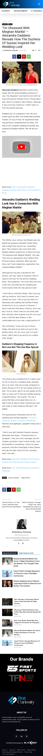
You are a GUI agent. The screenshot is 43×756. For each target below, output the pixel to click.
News (10, 24)
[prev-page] (4, 563)
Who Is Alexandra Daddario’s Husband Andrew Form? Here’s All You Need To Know (21, 190)
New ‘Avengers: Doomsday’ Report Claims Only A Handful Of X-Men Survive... (26, 601)
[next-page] (7, 563)
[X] (19, 57)
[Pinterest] (24, 57)
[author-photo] (21, 529)
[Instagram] (23, 543)
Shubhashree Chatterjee (11, 50)
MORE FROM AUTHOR (26, 553)
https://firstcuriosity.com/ (22, 535)
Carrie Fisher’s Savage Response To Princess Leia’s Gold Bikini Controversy (27, 573)
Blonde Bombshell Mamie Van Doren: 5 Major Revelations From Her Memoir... (27, 632)
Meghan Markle (25, 477)
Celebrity (10, 21)
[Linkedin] (21, 736)
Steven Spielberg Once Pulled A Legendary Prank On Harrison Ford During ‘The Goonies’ (27, 583)
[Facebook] (14, 57)
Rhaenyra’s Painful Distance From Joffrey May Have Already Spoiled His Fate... (27, 612)
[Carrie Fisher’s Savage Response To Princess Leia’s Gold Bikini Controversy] (7, 573)
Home (4, 21)
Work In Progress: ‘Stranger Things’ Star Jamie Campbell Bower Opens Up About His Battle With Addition (31, 506)
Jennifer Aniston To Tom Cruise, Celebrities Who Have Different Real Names (11, 504)
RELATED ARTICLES (9, 553)
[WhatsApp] (29, 57)
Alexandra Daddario (13, 477)
